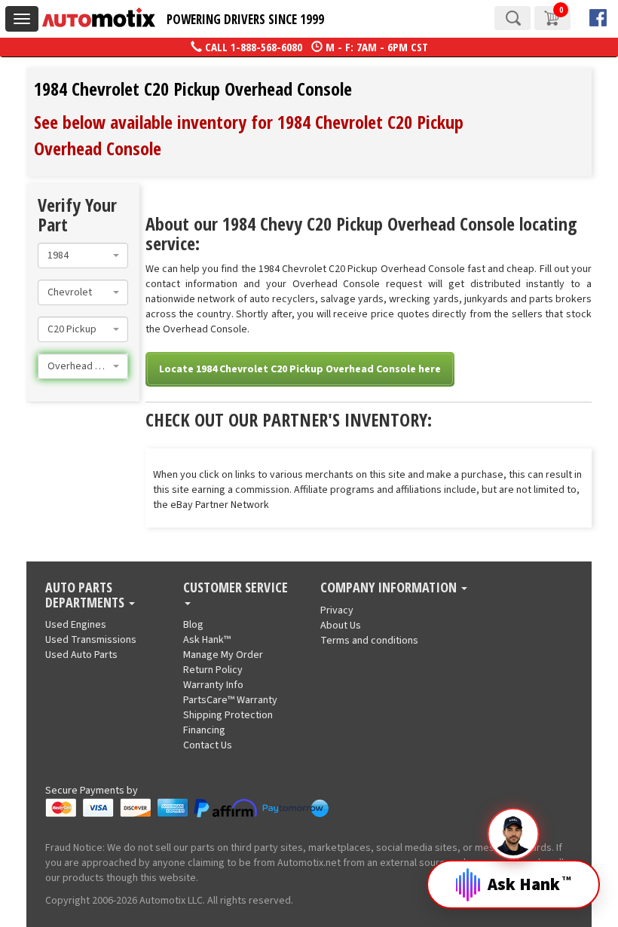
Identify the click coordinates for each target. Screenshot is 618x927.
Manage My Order (223, 654)
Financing (204, 730)
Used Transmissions (90, 639)
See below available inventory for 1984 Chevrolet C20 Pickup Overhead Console (249, 134)
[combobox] (83, 255)
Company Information (390, 587)
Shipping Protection (228, 715)
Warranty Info (213, 685)
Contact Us (207, 745)
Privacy (336, 610)
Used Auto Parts (81, 654)
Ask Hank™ (207, 639)
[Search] (512, 18)
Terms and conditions (369, 640)
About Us (340, 625)
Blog (193, 624)
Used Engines (75, 624)
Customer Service (235, 588)
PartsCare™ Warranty (230, 700)
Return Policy (213, 670)
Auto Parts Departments (86, 595)
